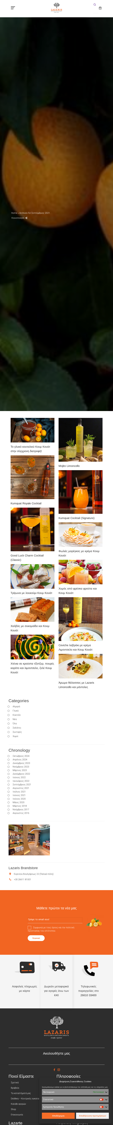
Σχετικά (15, 1082)
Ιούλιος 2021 (19, 792)
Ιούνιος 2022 (19, 777)
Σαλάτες (17, 728)
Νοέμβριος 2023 (21, 767)
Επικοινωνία (17, 1114)
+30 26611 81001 (22, 879)
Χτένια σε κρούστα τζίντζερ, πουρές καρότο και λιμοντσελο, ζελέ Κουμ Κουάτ (32, 668)
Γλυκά (15, 711)
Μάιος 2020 (18, 802)
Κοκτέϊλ (17, 715)
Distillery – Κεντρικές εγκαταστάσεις (29, 1098)
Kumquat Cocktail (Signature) (77, 518)
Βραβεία (15, 1088)
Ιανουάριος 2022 (21, 781)
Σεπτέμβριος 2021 (22, 785)
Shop (13, 1109)
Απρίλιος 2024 (20, 760)
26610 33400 (88, 995)
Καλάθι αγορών (18, 1104)
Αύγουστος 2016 (21, 813)
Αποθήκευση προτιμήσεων (92, 1115)
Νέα (15, 719)
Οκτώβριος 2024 (21, 756)
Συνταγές (17, 732)
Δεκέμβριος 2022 (21, 774)
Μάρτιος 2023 (20, 770)
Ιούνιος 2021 (19, 795)
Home (14, 213)
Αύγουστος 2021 (21, 788)
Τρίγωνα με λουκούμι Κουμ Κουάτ (31, 592)
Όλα (15, 723)
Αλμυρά (16, 706)
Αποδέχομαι (58, 1115)
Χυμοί (15, 736)
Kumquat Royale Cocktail (26, 503)
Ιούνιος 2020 (19, 799)
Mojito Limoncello (69, 465)
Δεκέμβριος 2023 (21, 763)
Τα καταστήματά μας (21, 1093)
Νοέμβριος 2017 (21, 809)
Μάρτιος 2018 (20, 806)
